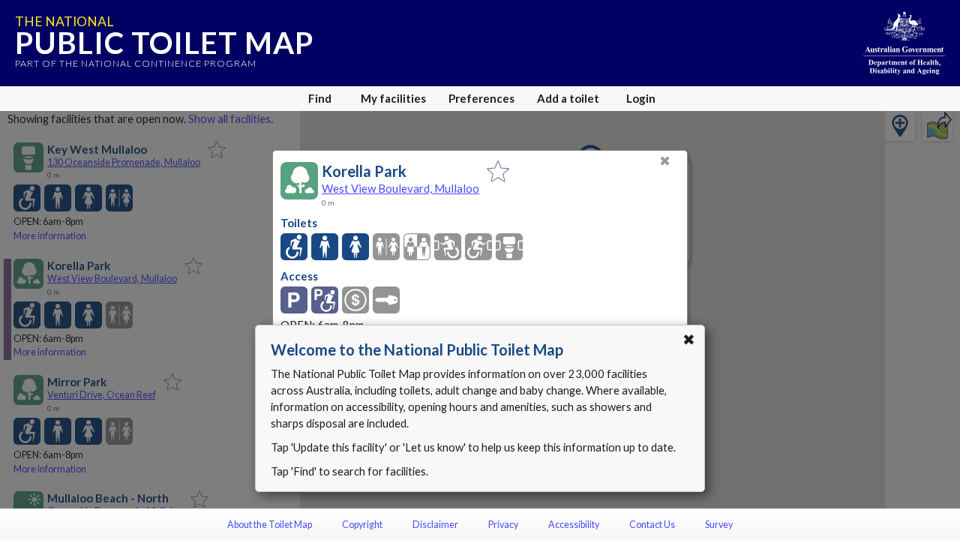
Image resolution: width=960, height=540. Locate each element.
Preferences (481, 98)
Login (641, 98)
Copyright (362, 524)
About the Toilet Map (269, 524)
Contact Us (652, 524)
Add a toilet (568, 98)
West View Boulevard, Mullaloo (400, 188)
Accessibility (573, 524)
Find (320, 98)
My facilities (393, 98)
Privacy (503, 524)
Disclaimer (435, 524)
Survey (719, 524)
